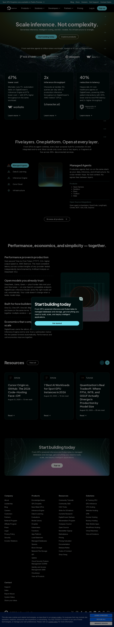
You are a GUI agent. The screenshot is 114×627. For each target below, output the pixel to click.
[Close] (81, 299)
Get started (57, 323)
